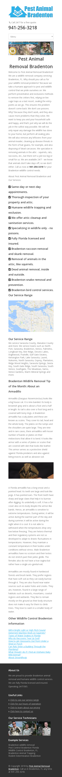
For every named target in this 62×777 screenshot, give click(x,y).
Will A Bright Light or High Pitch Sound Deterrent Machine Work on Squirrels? (26, 631)
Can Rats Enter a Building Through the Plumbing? (27, 648)
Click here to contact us (21, 711)
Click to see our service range (24, 700)
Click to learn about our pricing (25, 707)
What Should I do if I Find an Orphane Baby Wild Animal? (29, 653)
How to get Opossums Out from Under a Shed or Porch (28, 642)
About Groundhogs (17, 657)
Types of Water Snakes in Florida (24, 635)
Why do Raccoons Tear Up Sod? (24, 638)
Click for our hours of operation (25, 703)
